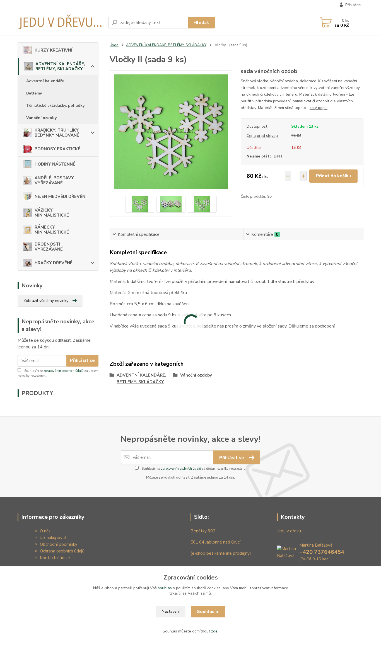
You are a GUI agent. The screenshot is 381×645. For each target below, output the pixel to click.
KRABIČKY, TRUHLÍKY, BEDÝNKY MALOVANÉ (57, 132)
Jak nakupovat (53, 537)
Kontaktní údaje (55, 558)
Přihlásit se (82, 360)
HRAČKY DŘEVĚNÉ (54, 263)
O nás (45, 531)
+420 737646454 (321, 552)
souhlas (165, 588)
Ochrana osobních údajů (62, 551)
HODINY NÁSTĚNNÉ (55, 164)
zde (214, 631)
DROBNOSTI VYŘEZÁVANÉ (49, 246)
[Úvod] (61, 22)
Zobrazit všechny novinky (45, 300)
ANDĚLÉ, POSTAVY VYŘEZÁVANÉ (54, 180)
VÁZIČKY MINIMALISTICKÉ (52, 212)
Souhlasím (208, 611)
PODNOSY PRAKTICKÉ (57, 149)
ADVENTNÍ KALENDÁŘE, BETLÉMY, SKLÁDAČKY (60, 66)
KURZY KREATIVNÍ (53, 50)
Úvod (114, 45)
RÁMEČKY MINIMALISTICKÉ (52, 229)
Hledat (201, 23)
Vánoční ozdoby (41, 117)
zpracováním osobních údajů (63, 371)
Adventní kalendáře (45, 81)
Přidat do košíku (333, 176)
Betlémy (34, 93)
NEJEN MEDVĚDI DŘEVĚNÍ (60, 196)
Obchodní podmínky (58, 544)
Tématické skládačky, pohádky (55, 105)
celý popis (318, 107)
